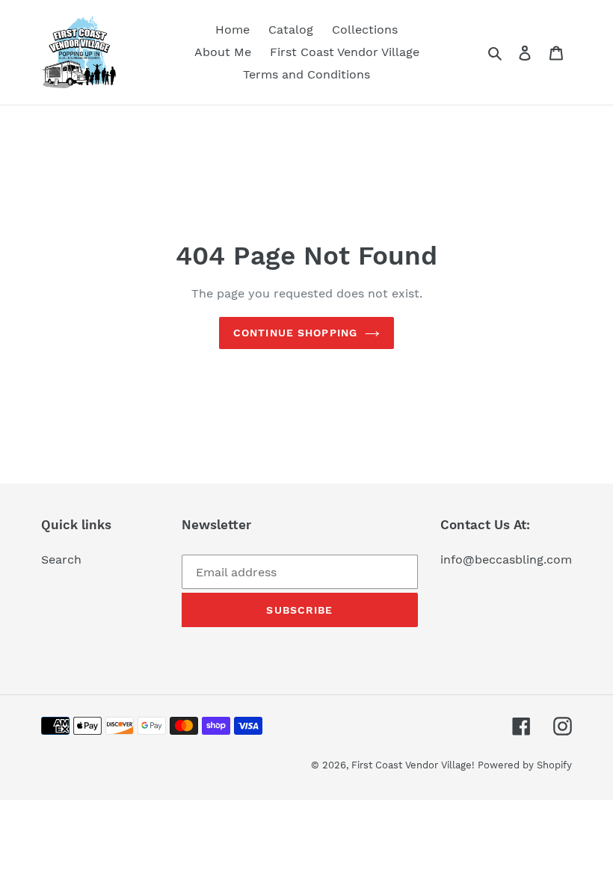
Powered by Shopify (525, 765)
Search (61, 559)
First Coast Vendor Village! (414, 765)
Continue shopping (295, 333)
